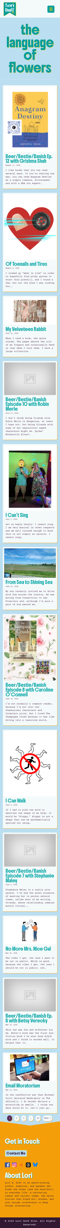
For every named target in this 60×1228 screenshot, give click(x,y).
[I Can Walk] (30, 779)
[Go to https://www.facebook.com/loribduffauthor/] (7, 1164)
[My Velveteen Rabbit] (30, 326)
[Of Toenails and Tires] (30, 242)
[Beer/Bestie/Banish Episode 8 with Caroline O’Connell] (30, 669)
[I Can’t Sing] (30, 493)
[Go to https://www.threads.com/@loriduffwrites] (28, 1164)
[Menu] (50, 9)
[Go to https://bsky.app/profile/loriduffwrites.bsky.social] (35, 1164)
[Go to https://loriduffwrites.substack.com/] (21, 1164)
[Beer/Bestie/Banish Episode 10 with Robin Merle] (30, 400)
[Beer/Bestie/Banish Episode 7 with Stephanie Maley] (30, 872)
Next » (47, 1118)
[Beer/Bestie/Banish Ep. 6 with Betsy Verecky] (30, 1012)
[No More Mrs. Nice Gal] (30, 944)
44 (38, 1118)
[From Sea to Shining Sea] (30, 578)
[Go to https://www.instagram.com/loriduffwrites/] (14, 1164)
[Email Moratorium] (30, 1082)
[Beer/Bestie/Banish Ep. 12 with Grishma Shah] (30, 137)
